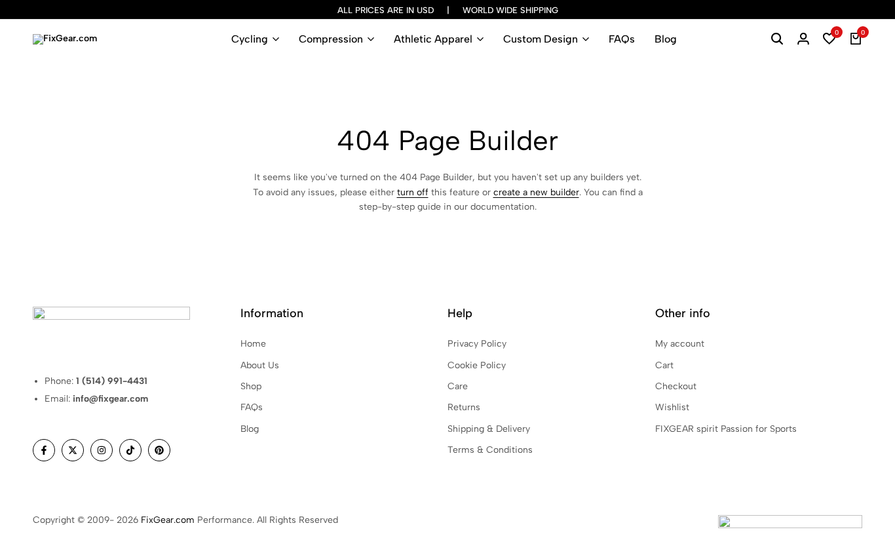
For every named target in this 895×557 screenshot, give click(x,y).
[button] (829, 39)
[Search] (777, 39)
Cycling (249, 39)
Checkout (675, 386)
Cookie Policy (476, 365)
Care (457, 386)
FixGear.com (168, 520)
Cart (664, 365)
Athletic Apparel (433, 39)
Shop (250, 386)
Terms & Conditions (490, 449)
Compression (331, 39)
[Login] (803, 39)
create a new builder (536, 192)
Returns (463, 407)
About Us (259, 365)
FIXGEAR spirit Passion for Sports (726, 428)
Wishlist (672, 407)
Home (253, 343)
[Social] (44, 450)
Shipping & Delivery (488, 428)
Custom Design (540, 39)
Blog (666, 39)
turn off (412, 192)
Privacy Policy (476, 343)
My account (679, 343)
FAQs (622, 39)
